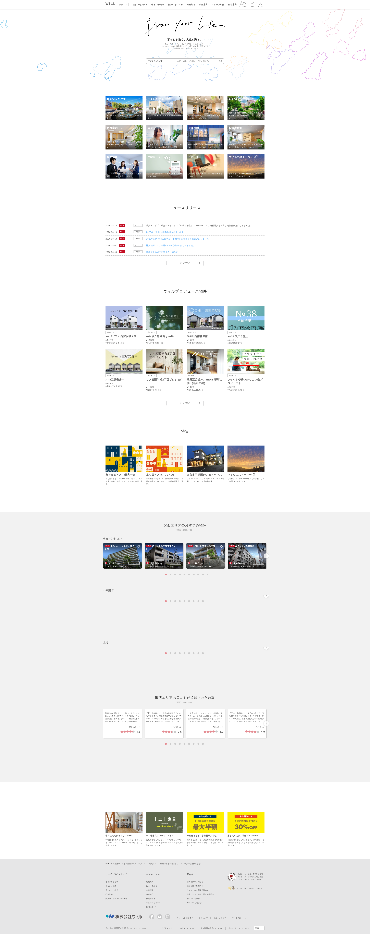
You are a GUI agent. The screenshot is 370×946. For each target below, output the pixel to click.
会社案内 (232, 4)
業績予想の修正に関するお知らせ (162, 252)
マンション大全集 (184, 918)
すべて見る (185, 263)
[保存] (252, 3)
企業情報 (149, 890)
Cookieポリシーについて (239, 928)
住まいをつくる (175, 4)
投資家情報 (150, 899)
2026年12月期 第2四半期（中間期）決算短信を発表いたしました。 (178, 239)
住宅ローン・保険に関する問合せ (200, 894)
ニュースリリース (153, 903)
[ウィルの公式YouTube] (160, 917)
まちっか (202, 918)
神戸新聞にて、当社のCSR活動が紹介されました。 (170, 245)
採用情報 (150, 907)
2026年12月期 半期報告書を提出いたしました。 (169, 232)
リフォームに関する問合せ (198, 890)
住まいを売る (157, 4)
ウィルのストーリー (240, 918)
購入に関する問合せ (195, 882)
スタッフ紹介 (218, 4)
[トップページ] (110, 4)
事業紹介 (149, 894)
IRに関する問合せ (194, 903)
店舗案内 (203, 4)
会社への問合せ (193, 899)
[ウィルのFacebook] (152, 917)
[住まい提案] (243, 4)
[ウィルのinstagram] (167, 916)
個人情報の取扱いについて (212, 928)
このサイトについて (186, 928)
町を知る (191, 4)
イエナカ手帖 (218, 918)
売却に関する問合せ (195, 886)
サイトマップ (166, 928)
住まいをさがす (140, 4)
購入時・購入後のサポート (116, 899)
